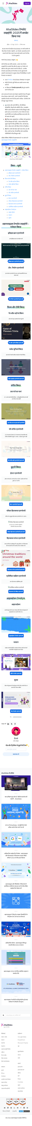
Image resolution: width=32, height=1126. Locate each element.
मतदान (10, 215)
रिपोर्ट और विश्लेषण (5, 1061)
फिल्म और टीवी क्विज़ (10, 178)
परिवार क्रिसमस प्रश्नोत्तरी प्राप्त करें (16, 532)
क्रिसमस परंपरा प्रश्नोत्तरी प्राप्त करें (16, 569)
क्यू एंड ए (3, 1046)
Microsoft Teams (23, 1043)
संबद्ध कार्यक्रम (4, 1085)
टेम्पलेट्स (10, 80)
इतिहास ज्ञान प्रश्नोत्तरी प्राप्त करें (16, 261)
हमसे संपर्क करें (21, 1069)
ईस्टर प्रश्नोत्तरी (13, 198)
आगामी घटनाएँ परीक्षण (6, 1079)
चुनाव (10, 218)
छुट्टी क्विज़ (8, 195)
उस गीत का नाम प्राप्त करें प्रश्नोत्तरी (16, 422)
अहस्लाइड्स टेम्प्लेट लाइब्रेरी (8, 140)
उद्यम (19, 1058)
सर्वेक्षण (2, 1052)
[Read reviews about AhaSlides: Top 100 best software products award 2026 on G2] (9, 1102)
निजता (19, 1079)
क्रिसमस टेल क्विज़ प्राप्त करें (16, 591)
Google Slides (22, 1037)
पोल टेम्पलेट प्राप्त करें (16, 711)
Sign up (27, 3)
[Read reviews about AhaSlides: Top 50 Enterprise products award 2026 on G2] (23, 1102)
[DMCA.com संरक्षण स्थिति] (24, 1111)
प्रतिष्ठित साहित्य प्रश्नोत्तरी (16, 206)
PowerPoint (21, 1040)
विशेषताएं (3, 1033)
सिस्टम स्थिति (6, 1111)
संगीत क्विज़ (8, 187)
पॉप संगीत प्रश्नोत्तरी (14, 192)
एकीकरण (20, 1033)
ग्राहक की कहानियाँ (5, 1088)
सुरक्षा (19, 1085)
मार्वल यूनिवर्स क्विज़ (13, 184)
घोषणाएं (16, 40)
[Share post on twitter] (11, 724)
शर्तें (18, 1076)
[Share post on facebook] (15, 724)
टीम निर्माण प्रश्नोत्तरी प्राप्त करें (16, 299)
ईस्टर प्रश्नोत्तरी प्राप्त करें (16, 504)
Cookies (20, 1082)
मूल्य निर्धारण (21, 1051)
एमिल (8, 44)
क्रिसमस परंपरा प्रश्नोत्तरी (15, 204)
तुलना (2, 1070)
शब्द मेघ (3, 1043)
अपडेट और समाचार (17, 717)
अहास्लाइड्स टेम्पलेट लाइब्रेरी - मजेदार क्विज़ (16, 170)
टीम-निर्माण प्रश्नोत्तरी (14, 176)
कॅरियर (19, 1073)
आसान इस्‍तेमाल (21, 1088)
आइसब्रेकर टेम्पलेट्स (10, 209)
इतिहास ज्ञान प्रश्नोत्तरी (14, 173)
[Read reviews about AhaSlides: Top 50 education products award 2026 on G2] (16, 1102)
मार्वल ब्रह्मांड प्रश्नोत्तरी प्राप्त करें (16, 378)
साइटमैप (14, 1111)
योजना (19, 1055)
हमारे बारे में (20, 1066)
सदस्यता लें (16, 754)
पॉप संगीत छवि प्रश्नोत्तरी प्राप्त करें (16, 460)
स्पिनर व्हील (3, 1055)
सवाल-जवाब (4, 1037)
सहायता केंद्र (4, 1082)
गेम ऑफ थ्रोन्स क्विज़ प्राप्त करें (16, 342)
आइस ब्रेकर (12, 212)
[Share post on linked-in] (8, 724)
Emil (16, 738)
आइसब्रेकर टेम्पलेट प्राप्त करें (16, 635)
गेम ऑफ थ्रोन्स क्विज (14, 181)
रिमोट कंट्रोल (4, 1058)
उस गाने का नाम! (13, 190)
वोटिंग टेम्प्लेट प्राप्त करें (16, 673)
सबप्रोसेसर (20, 1091)
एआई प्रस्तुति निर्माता (5, 1049)
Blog (2, 1073)
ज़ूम (18, 1046)
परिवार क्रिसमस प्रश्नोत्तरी (15, 201)
